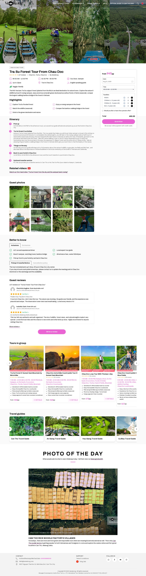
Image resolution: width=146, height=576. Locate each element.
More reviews (14, 326)
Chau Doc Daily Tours (16, 67)
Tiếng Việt (82, 561)
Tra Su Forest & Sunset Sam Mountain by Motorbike (26, 374)
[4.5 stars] (20, 294)
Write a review (51, 332)
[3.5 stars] (17, 294)
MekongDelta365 (97, 459)
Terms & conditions (82, 558)
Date (104, 79)
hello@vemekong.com (26, 561)
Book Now (118, 121)
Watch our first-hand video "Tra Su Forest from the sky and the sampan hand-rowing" (38, 172)
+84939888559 (45, 558)
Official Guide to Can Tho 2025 (122, 3)
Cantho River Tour (58, 573)
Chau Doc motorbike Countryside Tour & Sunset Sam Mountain (61, 374)
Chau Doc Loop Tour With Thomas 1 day (97, 374)
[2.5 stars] (15, 294)
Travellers (106, 94)
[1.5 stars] (13, 294)
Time (104, 87)
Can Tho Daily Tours (61, 3)
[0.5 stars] (11, 294)
